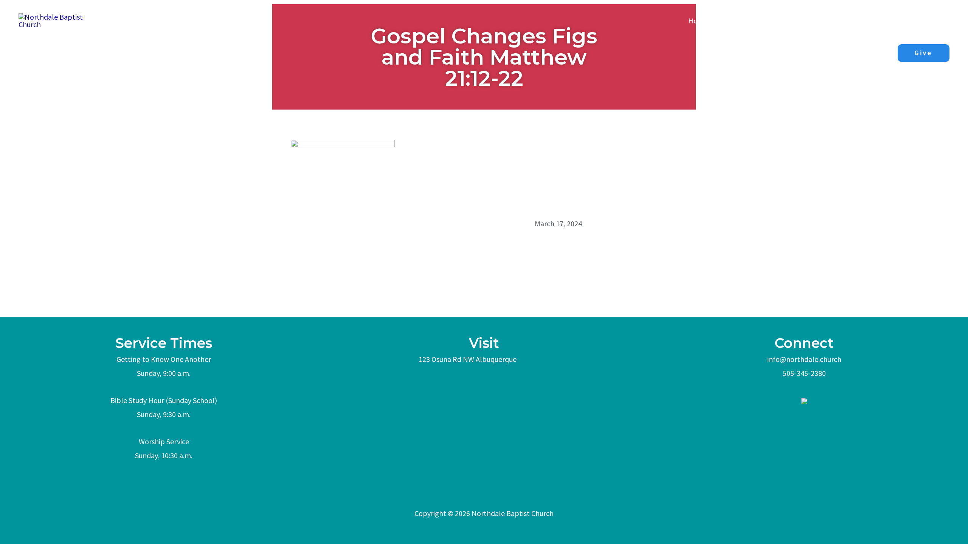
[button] (923, 53)
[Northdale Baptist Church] (61, 20)
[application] (807, 20)
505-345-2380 (804, 373)
